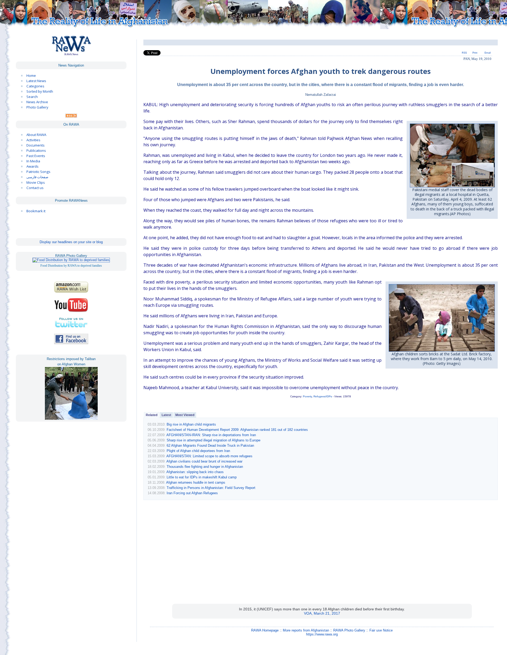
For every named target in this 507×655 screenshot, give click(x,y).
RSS (464, 52)
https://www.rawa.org (322, 634)
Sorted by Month (39, 91)
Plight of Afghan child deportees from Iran (198, 451)
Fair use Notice (381, 630)
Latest (166, 415)
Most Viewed (184, 415)
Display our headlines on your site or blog (71, 242)
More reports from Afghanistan (306, 630)
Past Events (35, 155)
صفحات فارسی (37, 177)
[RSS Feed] (71, 116)
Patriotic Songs (38, 171)
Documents (35, 145)
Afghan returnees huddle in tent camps (195, 482)
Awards (32, 166)
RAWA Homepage (265, 630)
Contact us (35, 187)
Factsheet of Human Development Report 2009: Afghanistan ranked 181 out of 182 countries (237, 430)
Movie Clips (35, 182)
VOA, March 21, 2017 (322, 613)
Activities (33, 140)
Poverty (307, 396)
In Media (33, 161)
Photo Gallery (37, 107)
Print (474, 52)
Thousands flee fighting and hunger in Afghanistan (205, 467)
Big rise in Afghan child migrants (191, 424)
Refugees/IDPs (322, 396)
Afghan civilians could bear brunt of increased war (204, 461)
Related (151, 415)
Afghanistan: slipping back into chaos (195, 472)
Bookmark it (35, 211)
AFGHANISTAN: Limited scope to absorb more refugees (209, 456)
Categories (35, 86)
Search (32, 96)
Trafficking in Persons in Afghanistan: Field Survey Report (211, 488)
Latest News (36, 80)
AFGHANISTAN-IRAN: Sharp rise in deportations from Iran (211, 435)
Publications (36, 150)
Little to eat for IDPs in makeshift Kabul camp (202, 477)
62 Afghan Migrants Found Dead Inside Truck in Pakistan (210, 445)
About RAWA (36, 134)
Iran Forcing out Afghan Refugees (192, 493)
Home (31, 75)
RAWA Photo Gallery (349, 630)
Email (488, 52)
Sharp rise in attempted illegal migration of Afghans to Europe (213, 440)
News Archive (37, 102)
